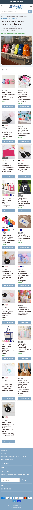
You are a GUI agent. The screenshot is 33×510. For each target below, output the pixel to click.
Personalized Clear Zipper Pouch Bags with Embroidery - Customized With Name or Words (24, 97)
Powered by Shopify (16, 507)
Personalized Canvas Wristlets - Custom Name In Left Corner (8, 168)
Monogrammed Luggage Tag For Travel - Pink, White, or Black (24, 168)
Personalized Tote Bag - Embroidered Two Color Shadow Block (8, 350)
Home (2, 16)
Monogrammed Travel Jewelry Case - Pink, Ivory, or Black (7, 133)
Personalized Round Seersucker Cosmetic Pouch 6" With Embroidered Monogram (24, 276)
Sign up (24, 480)
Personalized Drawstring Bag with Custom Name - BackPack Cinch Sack (8, 238)
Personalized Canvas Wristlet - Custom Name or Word (24, 237)
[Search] (30, 11)
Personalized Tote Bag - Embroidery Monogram (6, 203)
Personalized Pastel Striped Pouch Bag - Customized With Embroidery (24, 347)
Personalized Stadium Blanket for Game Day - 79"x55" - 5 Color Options (24, 201)
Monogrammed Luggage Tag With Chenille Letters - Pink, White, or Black (7, 386)
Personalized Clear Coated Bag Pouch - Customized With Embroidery (24, 132)
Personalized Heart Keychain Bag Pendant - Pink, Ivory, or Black (7, 313)
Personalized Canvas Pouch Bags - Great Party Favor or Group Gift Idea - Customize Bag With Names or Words (24, 387)
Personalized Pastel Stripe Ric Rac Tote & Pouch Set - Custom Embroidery (24, 311)
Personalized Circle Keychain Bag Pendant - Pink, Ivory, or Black (7, 275)
